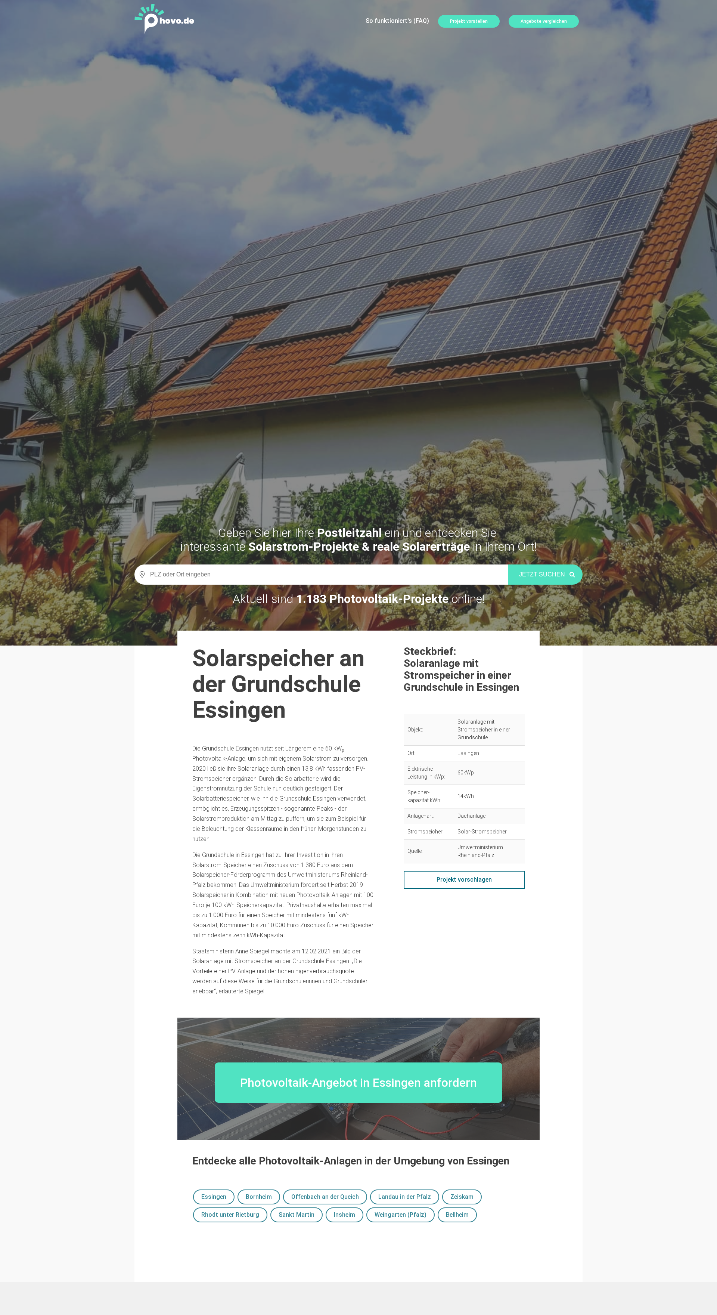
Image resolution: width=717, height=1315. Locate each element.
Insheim (344, 1214)
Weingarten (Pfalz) (400, 1214)
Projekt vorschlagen (464, 879)
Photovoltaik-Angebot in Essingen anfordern (358, 1083)
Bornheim (259, 1196)
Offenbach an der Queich (325, 1196)
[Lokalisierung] (140, 574)
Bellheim (457, 1214)
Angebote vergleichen (544, 21)
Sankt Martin (296, 1214)
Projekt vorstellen (469, 21)
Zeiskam (462, 1196)
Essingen (213, 1196)
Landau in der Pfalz (404, 1196)
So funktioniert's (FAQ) (397, 20)
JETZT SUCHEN (542, 574)
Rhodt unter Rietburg (230, 1214)
